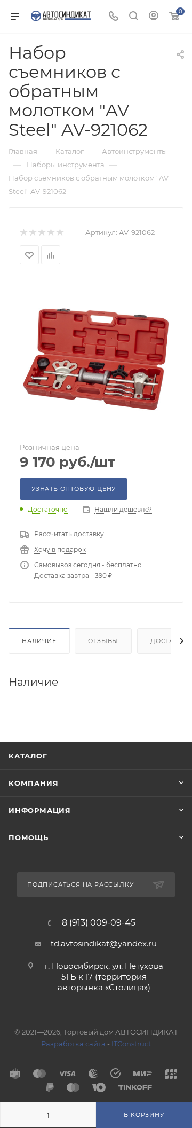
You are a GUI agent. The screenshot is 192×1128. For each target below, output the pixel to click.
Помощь (29, 837)
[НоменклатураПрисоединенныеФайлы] (96, 354)
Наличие (39, 641)
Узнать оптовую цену (73, 488)
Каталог (28, 755)
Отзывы (103, 641)
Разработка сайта (73, 1043)
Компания (33, 783)
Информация (40, 810)
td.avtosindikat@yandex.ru (104, 943)
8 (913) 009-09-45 (98, 923)
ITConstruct (131, 1043)
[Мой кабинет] (153, 17)
